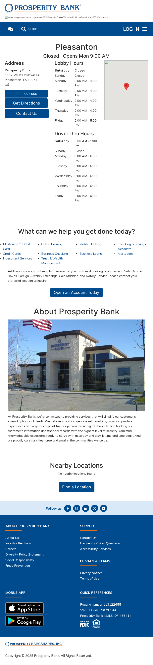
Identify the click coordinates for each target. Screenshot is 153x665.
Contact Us (26, 113)
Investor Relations (18, 543)
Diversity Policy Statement (24, 554)
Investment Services (17, 258)
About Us (12, 538)
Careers (11, 549)
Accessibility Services (95, 549)
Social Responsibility (19, 560)
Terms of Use (89, 578)
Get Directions (26, 103)
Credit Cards (12, 254)
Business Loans (90, 254)
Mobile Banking (90, 244)
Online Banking (52, 244)
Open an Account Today (76, 292)
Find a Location (76, 487)
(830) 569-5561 (26, 94)
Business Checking (54, 254)
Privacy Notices (91, 573)
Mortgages (125, 254)
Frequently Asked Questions (100, 543)
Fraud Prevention (17, 565)
